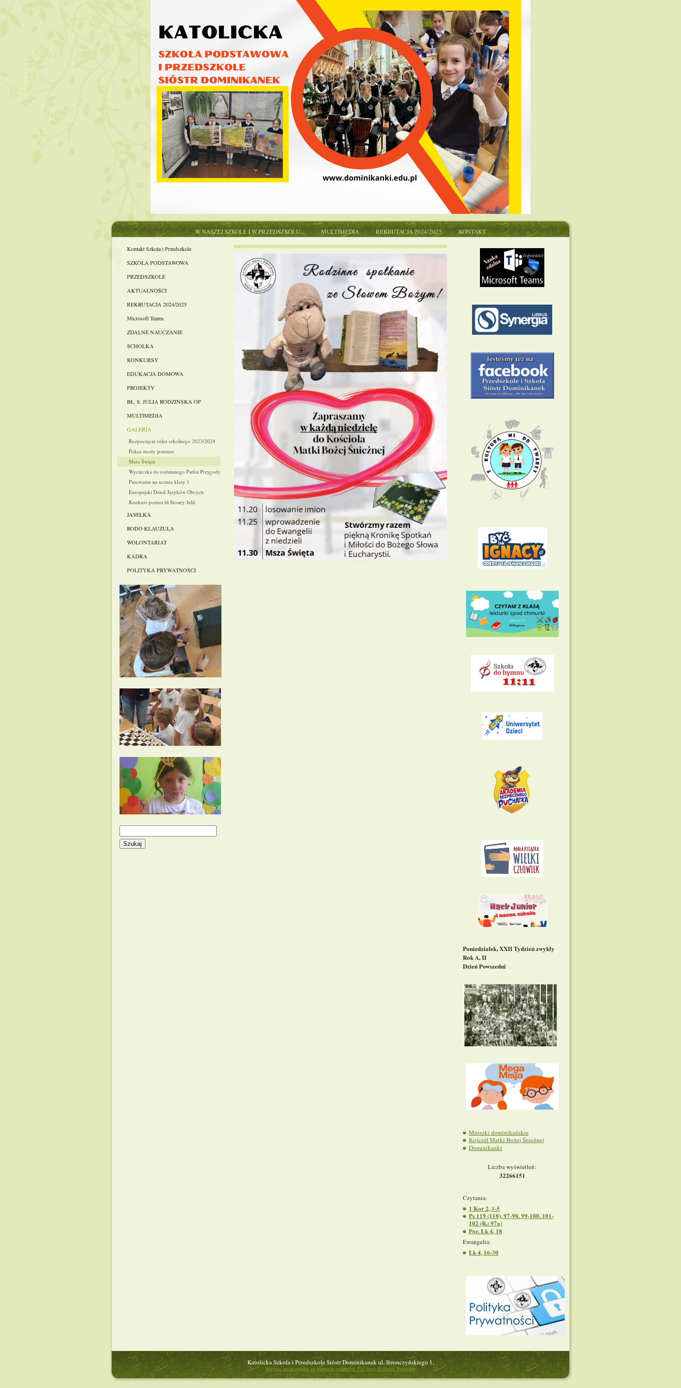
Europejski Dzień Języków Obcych (166, 491)
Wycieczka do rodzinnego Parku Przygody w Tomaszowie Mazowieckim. (175, 471)
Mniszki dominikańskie (499, 1132)
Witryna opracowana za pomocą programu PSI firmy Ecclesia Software (340, 1368)
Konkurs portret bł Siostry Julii (162, 502)
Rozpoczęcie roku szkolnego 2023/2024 (172, 441)
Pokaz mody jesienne (151, 451)
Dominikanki (485, 1148)
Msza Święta (142, 461)
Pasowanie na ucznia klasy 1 (159, 481)
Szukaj (132, 843)
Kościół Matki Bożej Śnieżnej (506, 1140)
